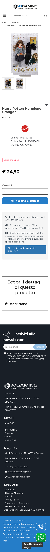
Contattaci (9, 489)
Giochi (7, 436)
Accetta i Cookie (33, 544)
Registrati (39, 346)
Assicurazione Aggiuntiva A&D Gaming (24, 510)
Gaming (8, 433)
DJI (6, 426)
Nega (27, 547)
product (6, 117)
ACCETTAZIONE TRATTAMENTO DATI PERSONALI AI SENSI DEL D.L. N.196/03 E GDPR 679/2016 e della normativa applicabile (26, 357)
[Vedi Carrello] (46, 15)
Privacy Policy (11, 499)
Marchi (8, 496)
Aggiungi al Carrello (27, 201)
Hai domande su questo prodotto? (21, 249)
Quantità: (7, 185)
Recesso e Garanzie (14, 506)
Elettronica (10, 440)
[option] (25, 55)
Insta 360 (9, 423)
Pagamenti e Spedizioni (16, 503)
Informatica (10, 429)
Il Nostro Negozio (13, 493)
